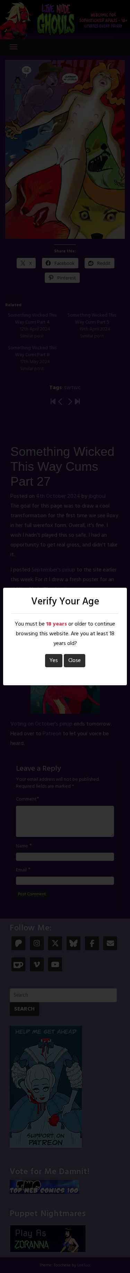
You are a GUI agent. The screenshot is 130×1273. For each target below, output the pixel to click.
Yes (54, 660)
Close (74, 660)
